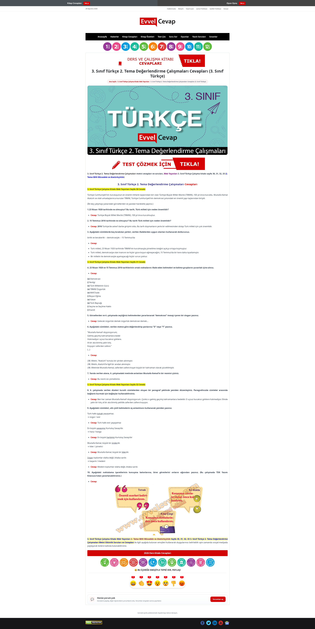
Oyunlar (185, 36)
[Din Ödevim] (152, 562)
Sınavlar (213, 36)
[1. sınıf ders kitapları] (107, 46)
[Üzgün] (166, 583)
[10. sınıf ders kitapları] (189, 46)
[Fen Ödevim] (104, 562)
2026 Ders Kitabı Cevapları (157, 553)
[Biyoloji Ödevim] (210, 562)
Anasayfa (102, 36)
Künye (226, 9)
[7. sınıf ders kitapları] (162, 46)
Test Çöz (162, 36)
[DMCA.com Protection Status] (94, 622)
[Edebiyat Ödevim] (162, 562)
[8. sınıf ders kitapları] (171, 46)
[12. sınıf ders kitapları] (207, 46)
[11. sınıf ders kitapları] (198, 46)
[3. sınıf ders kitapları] (125, 46)
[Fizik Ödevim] (191, 562)
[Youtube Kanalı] (157, 61)
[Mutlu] (133, 583)
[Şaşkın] (157, 583)
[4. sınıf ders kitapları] (134, 46)
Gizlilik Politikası (215, 9)
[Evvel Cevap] (157, 22)
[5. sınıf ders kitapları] (144, 46)
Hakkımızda (171, 9)
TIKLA (87, 3)
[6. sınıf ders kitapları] (153, 46)
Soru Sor (173, 36)
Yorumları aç (218, 599)
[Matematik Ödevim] (133, 562)
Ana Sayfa (112, 82)
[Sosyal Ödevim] (114, 562)
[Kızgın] (182, 583)
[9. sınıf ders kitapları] (180, 46)
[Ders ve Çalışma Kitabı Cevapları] (157, 164)
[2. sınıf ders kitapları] (116, 46)
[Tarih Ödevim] (181, 562)
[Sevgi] (149, 583)
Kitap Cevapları (129, 36)
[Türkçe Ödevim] (124, 562)
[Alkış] (141, 583)
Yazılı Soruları (199, 36)
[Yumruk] (174, 583)
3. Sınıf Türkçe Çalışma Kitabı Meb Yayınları (133, 82)
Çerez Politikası (201, 9)
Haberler (114, 36)
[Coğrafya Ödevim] (172, 562)
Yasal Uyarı (190, 9)
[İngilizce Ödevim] (143, 562)
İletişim (180, 9)
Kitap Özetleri (147, 36)
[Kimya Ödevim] (200, 562)
